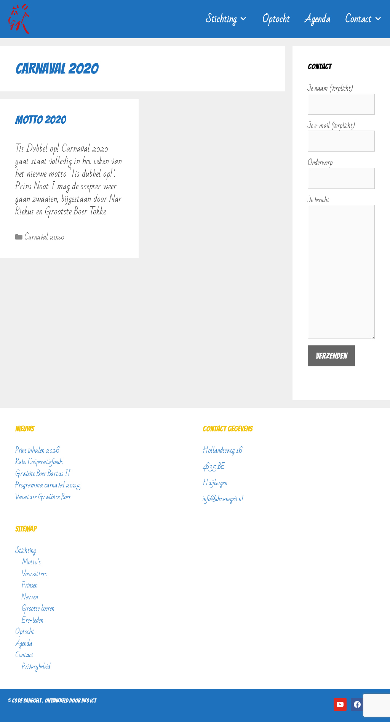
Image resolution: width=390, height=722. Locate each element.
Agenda (317, 19)
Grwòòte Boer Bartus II (42, 473)
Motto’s (31, 562)
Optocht (276, 19)
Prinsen (30, 585)
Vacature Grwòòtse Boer (43, 496)
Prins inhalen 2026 (37, 450)
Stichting (221, 19)
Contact (358, 19)
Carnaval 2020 (44, 237)
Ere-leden (32, 620)
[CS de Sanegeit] (20, 19)
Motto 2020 (40, 120)
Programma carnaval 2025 (47, 485)
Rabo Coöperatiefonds (39, 461)
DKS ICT (89, 701)
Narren (30, 597)
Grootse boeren (38, 608)
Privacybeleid (36, 666)
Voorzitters (34, 573)
